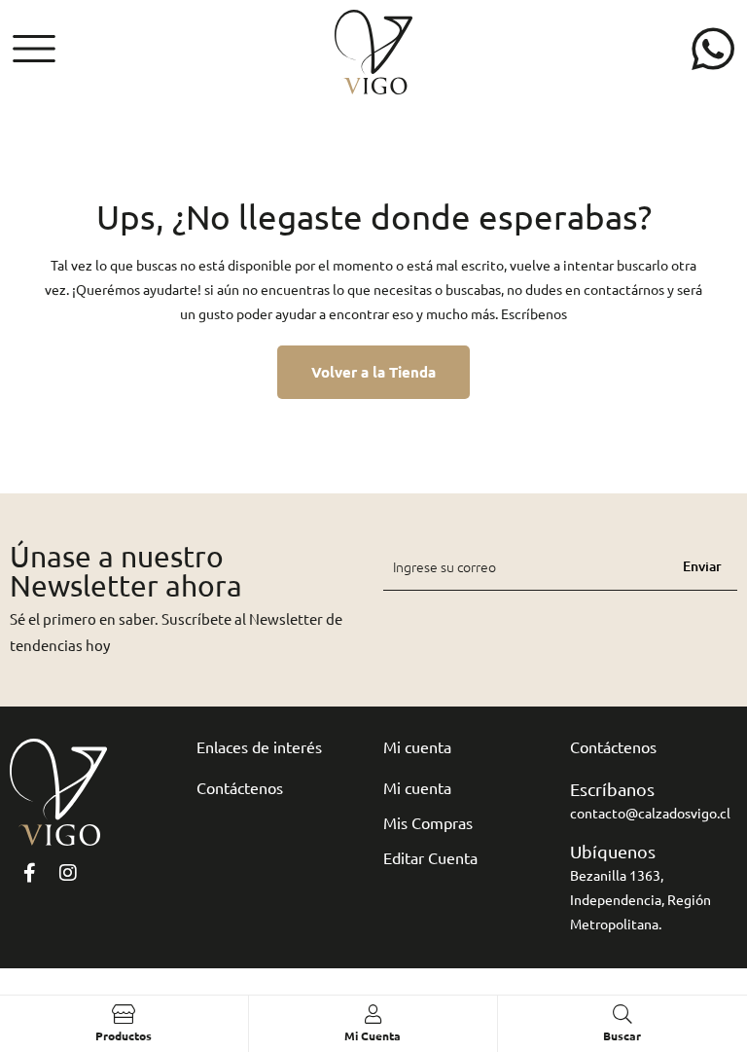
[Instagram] (68, 872)
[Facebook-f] (29, 872)
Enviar (702, 566)
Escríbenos (534, 313)
